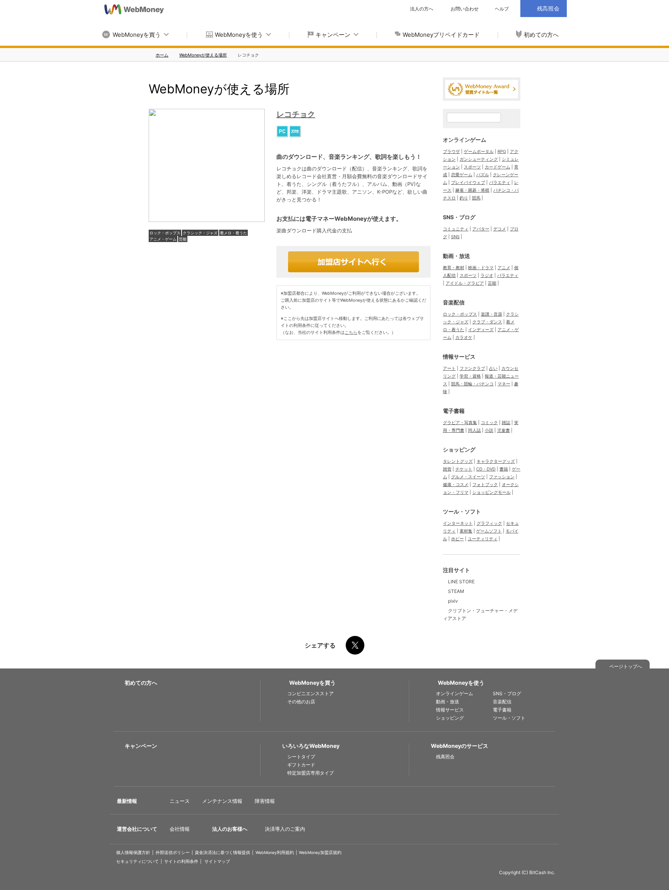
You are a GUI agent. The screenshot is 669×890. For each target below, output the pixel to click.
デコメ (499, 229)
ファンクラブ (472, 368)
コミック (489, 422)
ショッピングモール (491, 492)
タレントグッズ (458, 461)
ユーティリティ (482, 538)
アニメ (503, 267)
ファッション (502, 476)
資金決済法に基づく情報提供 (222, 852)
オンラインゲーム (464, 139)
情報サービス (459, 356)
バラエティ (499, 182)
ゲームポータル (479, 151)
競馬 (476, 198)
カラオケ (463, 337)
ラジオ (486, 275)
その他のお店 (301, 701)
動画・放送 (456, 256)
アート (449, 368)
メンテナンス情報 (222, 801)
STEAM (456, 591)
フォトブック (485, 484)
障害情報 (265, 801)
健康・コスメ (455, 484)
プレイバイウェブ (468, 182)
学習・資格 (470, 376)
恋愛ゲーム (461, 174)
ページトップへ (625, 666)
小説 (489, 430)
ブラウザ (451, 151)
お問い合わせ (465, 9)
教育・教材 (453, 267)
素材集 (466, 531)
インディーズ (481, 329)
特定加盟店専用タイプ (310, 773)
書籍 (503, 469)
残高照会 (445, 756)
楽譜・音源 (491, 314)
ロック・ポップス (164, 232)
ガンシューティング (479, 159)
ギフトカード (301, 765)
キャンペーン (333, 34)
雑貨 (447, 469)
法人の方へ (421, 9)
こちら (351, 332)
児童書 (503, 430)
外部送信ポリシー (173, 852)
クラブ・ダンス (487, 322)
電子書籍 (454, 410)
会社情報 (180, 829)
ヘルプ (502, 9)
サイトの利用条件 (181, 861)
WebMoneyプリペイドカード (441, 34)
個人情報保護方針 (133, 852)
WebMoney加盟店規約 (320, 852)
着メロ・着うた (233, 232)
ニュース (180, 801)
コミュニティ (455, 229)
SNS (455, 236)
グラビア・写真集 (460, 422)
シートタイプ (301, 756)
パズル (482, 174)
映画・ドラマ (481, 267)
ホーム (162, 55)
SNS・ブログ (459, 217)
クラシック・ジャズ (200, 232)
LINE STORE (461, 581)
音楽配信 (454, 302)
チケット (463, 469)
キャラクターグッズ (496, 461)
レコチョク (295, 114)
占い (493, 368)
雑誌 (506, 422)
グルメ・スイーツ (468, 476)
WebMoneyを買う (137, 34)
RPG (501, 151)
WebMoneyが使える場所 (203, 55)
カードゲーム (497, 167)
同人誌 (474, 430)
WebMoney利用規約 (275, 852)
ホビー (457, 538)
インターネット (458, 523)
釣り (464, 198)
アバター (480, 229)
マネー (503, 384)
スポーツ (472, 167)
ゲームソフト (489, 531)
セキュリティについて (137, 861)
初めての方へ (541, 34)
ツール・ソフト (462, 511)
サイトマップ (217, 861)
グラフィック (489, 523)
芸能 (183, 239)
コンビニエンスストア (310, 693)
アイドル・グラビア (465, 283)
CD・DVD (486, 469)
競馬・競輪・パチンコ (472, 384)
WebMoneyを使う (239, 34)
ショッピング (459, 449)
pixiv (453, 601)
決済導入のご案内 (285, 829)
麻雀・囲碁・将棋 (472, 190)
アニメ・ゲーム (163, 239)
